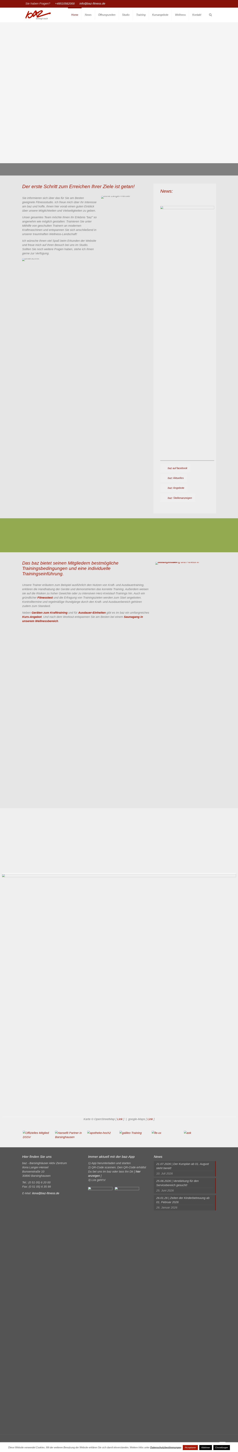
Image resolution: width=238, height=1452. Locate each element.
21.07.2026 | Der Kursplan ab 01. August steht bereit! (182, 1166)
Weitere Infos (170, 452)
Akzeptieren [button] (190, 1447)
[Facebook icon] (211, 3)
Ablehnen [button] (205, 1447)
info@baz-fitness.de (92, 3)
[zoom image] (185, 683)
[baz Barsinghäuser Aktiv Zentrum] (38, 15)
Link (120, 1119)
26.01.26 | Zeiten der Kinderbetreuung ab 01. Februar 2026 (183, 1200)
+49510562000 (65, 3)
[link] (187, 327)
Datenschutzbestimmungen (165, 1447)
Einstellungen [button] (221, 1447)
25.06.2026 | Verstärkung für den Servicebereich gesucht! (177, 1183)
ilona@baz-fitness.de (45, 1193)
